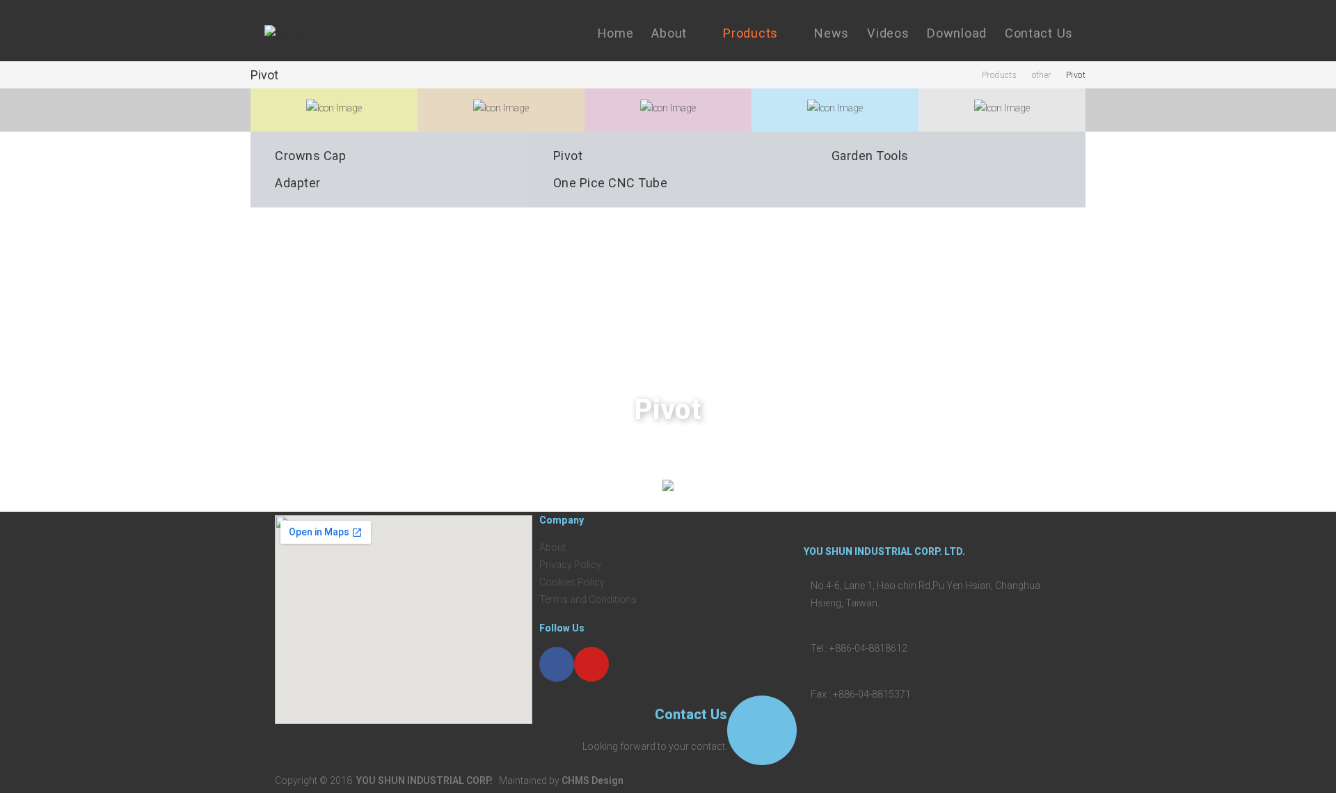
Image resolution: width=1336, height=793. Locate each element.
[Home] (963, 75)
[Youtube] (591, 664)
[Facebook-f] (556, 664)
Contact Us (691, 714)
